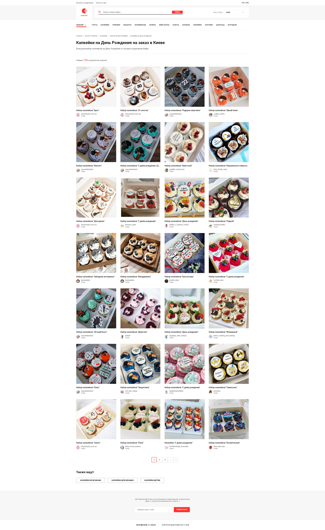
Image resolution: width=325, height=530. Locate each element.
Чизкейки (197, 25)
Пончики (209, 25)
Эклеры (152, 25)
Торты (94, 25)
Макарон (127, 25)
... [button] (170, 460)
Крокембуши (140, 25)
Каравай (186, 25)
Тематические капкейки (119, 36)
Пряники (116, 25)
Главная (79, 36)
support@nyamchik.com (175, 525)
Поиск (177, 12)
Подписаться (181, 509)
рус (247, 3)
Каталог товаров (91, 36)
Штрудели (232, 25)
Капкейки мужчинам (90, 480)
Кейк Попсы (164, 25)
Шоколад (220, 25)
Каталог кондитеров (84, 3)
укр (243, 3)
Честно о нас (101, 3)
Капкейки (105, 25)
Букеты (176, 25)
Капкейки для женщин (123, 480)
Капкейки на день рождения (140, 36)
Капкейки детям (152, 480)
